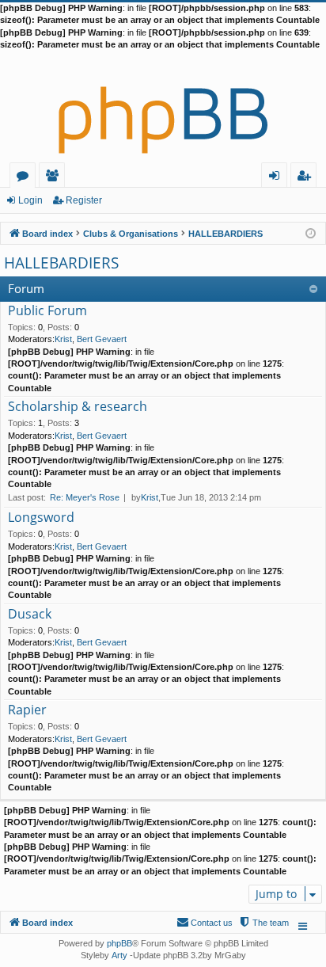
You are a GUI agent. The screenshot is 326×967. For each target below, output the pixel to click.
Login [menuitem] (277, 178)
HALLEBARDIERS (61, 263)
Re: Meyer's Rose (84, 497)
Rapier (27, 710)
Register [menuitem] (307, 178)
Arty (119, 955)
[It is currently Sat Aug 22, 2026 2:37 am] (310, 232)
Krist (63, 339)
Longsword (41, 518)
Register (84, 200)
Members (55, 178)
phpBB (119, 943)
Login (30, 200)
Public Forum (47, 311)
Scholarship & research (77, 407)
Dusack (29, 614)
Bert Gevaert (102, 339)
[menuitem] (263, 922)
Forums (26, 178)
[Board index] (163, 106)
